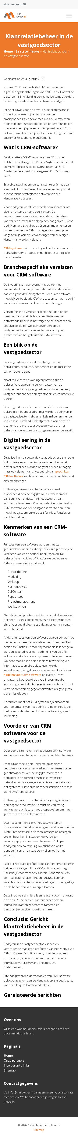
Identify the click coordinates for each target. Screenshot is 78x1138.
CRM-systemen (14, 248)
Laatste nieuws (27, 51)
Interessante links (17, 1065)
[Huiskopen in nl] (15, 15)
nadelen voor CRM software (22, 675)
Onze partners (14, 1060)
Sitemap (10, 1070)
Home (8, 51)
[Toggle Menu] (69, 15)
